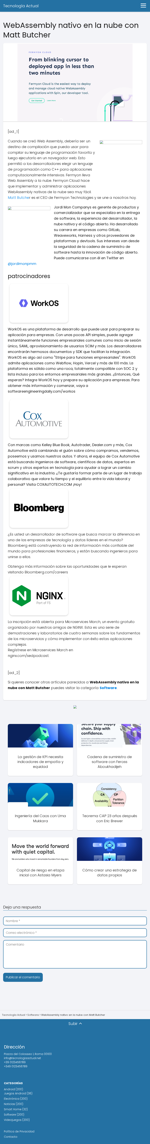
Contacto (10, 1137)
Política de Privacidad (19, 1131)
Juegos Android (15, 1093)
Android (9, 1089)
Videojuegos (12, 1120)
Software (10, 1115)
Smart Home (12, 1109)
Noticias (9, 1104)
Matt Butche (18, 197)
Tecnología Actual (21, 6)
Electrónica (11, 1099)
